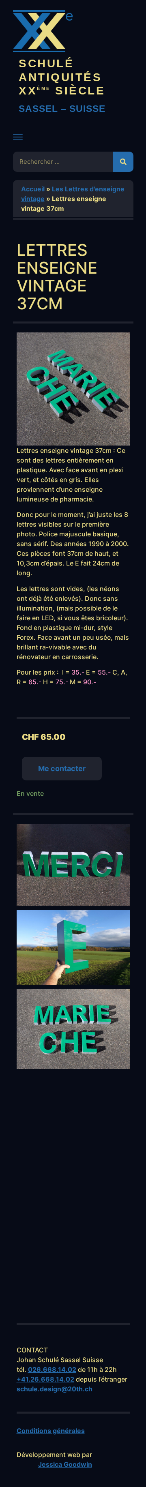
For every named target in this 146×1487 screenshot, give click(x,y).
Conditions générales (51, 1431)
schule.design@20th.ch (54, 1389)
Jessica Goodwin (65, 1464)
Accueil (33, 189)
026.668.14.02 (52, 1369)
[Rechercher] (123, 162)
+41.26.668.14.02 (45, 1379)
